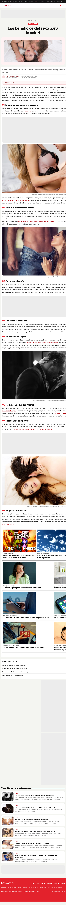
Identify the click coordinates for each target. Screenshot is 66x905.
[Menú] (63, 5)
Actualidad (11, 1)
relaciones (28, 111)
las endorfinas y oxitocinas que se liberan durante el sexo (38, 221)
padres (25, 887)
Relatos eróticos (59, 883)
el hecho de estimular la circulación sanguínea (42, 342)
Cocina (26, 1)
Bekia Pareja (31, 20)
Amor (16, 817)
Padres (31, 1)
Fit (62, 1)
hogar (53, 887)
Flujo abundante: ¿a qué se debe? (12, 675)
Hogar (58, 1)
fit (56, 887)
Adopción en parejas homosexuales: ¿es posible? (32, 819)
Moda (16, 1)
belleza (14, 887)
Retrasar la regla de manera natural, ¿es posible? (17, 672)
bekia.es (4, 887)
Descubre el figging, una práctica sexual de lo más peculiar (35, 831)
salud (41, 887)
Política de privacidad (15, 891)
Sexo (36, 20)
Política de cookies (29, 891)
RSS (38, 891)
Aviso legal (4, 891)
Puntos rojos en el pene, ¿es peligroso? (14, 665)
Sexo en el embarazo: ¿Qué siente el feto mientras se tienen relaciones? (36, 856)
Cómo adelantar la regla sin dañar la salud (15, 668)
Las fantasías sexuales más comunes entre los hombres (34, 795)
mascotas (35, 887)
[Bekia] (4, 1)
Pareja (36, 1)
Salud (47, 1)
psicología (47, 887)
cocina (19, 887)
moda (9, 887)
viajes (60, 887)
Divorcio (49, 883)
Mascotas (42, 1)
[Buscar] (60, 5)
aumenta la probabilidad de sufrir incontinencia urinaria (33, 429)
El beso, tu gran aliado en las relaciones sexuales (32, 843)
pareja (30, 887)
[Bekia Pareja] (6, 5)
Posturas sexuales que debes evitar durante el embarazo (35, 807)
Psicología (52, 1)
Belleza (21, 1)
